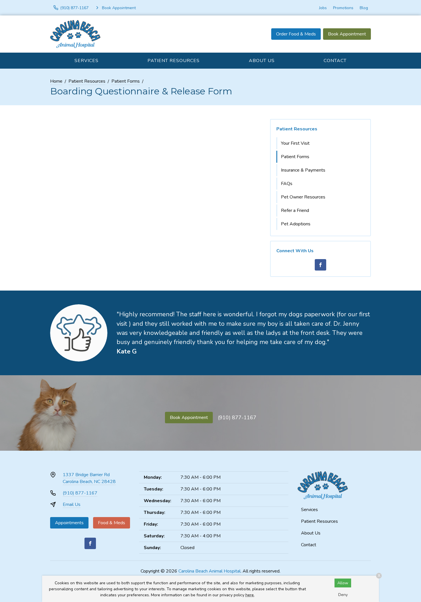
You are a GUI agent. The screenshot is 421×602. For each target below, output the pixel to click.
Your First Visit (295, 143)
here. (250, 595)
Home (56, 81)
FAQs (286, 183)
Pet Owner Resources (303, 197)
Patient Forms (125, 81)
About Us (262, 60)
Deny (343, 594)
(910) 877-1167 (237, 417)
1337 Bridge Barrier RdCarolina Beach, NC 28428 (89, 478)
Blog (364, 8)
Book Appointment (347, 34)
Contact (335, 60)
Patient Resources (173, 60)
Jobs (323, 8)
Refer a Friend (295, 210)
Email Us (71, 504)
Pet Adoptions (295, 224)
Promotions (343, 8)
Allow (342, 583)
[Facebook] (320, 265)
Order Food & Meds (296, 34)
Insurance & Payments (303, 170)
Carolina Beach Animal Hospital (209, 571)
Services (86, 60)
